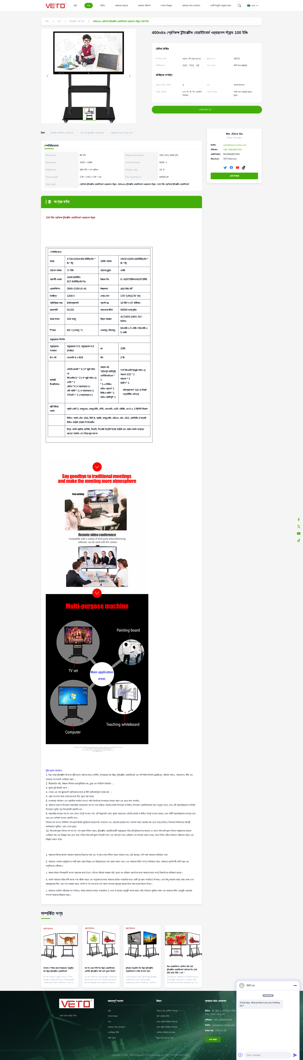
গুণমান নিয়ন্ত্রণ (166, 5)
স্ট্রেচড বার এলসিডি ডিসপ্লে (167, 1010)
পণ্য (88, 5)
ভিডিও (102, 5)
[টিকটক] (298, 540)
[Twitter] (225, 167)
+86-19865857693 (232, 149)
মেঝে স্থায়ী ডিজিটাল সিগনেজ (166, 1021)
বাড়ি (75, 5)
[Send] (295, 1054)
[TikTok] (244, 167)
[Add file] (240, 1054)
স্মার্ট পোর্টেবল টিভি (162, 1016)
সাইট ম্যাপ (112, 1038)
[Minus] (295, 985)
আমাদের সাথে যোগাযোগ (191, 5)
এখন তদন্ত (234, 176)
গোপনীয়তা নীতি (113, 1032)
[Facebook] (231, 167)
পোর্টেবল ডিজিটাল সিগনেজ (165, 1032)
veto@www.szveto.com (234, 145)
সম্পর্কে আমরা (113, 1016)
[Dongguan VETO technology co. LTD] (56, 5)
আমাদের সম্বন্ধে (121, 5)
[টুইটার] (298, 526)
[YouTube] (237, 167)
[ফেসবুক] (298, 519)
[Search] (239, 5)
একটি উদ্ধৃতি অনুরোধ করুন (220, 5)
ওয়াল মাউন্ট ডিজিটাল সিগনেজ (166, 1027)
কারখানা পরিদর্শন (144, 5)
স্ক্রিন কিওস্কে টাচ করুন (165, 1038)
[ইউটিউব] (298, 533)
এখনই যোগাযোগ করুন (60, 982)
